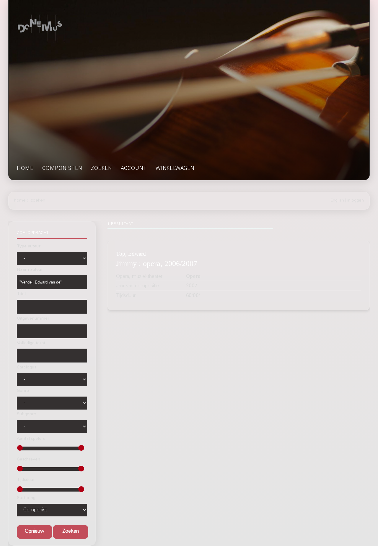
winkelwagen (175, 168)
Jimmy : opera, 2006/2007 (156, 263)
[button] (70, 532)
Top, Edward (131, 253)
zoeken (101, 168)
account (134, 168)
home (25, 168)
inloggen (355, 201)
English (337, 201)
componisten (62, 168)
